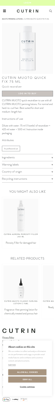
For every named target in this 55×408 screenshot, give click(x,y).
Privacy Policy (8, 337)
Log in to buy (27, 93)
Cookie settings (27, 387)
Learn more (12, 365)
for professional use (11, 148)
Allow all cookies (27, 372)
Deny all (27, 380)
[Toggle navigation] (4, 11)
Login (27, 3)
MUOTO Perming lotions (12, 19)
